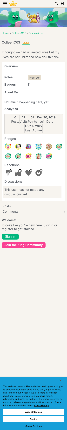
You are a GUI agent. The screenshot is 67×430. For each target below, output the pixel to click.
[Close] (60, 380)
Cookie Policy (41, 405)
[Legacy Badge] (49, 146)
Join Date (46, 121)
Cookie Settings (33, 426)
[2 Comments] (8, 156)
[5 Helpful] (28, 156)
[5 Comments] (18, 156)
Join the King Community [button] (24, 245)
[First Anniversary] (38, 146)
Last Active (33, 130)
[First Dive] (59, 146)
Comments (34, 211)
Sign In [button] (10, 236)
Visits (24, 121)
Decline (33, 419)
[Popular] (38, 156)
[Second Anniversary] (8, 146)
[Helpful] (49, 156)
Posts (15, 121)
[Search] (56, 3)
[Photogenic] (18, 146)
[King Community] (13, 3)
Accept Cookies (33, 412)
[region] (33, 403)
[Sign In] (62, 3)
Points (32, 121)
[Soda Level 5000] (28, 146)
